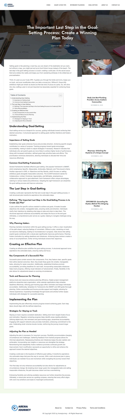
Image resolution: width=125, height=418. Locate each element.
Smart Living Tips (60, 5)
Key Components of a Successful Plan (25, 112)
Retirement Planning (77, 5)
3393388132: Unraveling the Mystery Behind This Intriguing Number (96, 203)
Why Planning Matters (21, 108)
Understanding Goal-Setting (21, 98)
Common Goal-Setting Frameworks (25, 102)
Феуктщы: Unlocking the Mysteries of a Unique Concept (96, 151)
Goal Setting (92, 5)
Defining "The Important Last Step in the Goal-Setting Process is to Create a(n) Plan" (38, 106)
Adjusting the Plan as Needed (23, 121)
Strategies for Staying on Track (23, 118)
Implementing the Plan (19, 116)
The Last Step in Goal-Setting (21, 104)
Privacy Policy (81, 408)
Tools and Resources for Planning (24, 114)
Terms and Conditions (97, 408)
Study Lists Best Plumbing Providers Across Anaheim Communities (97, 99)
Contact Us (116, 5)
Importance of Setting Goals (22, 100)
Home (48, 5)
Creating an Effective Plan (20, 110)
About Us (104, 5)
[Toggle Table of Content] (59, 95)
